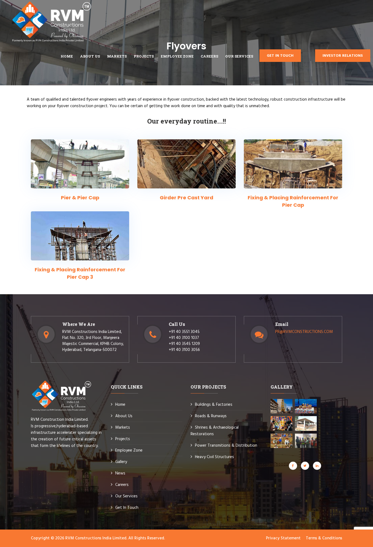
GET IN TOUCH (280, 56)
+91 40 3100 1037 (184, 338)
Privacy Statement (283, 538)
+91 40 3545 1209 (184, 344)
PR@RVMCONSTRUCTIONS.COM (304, 332)
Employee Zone (129, 450)
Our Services (239, 56)
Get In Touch (126, 507)
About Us (123, 416)
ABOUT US (90, 56)
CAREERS (209, 56)
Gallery (121, 462)
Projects (144, 56)
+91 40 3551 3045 (184, 332)
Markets (122, 427)
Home (67, 56)
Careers (122, 485)
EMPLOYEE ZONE (177, 56)
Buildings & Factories (213, 404)
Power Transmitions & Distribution (226, 445)
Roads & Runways (211, 416)
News (120, 473)
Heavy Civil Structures (214, 457)
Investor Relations (342, 56)
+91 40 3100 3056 (184, 350)
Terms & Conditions (324, 538)
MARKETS (117, 56)
